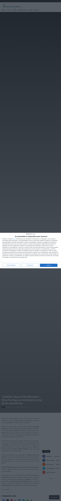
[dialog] (30, 250)
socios (14, 238)
